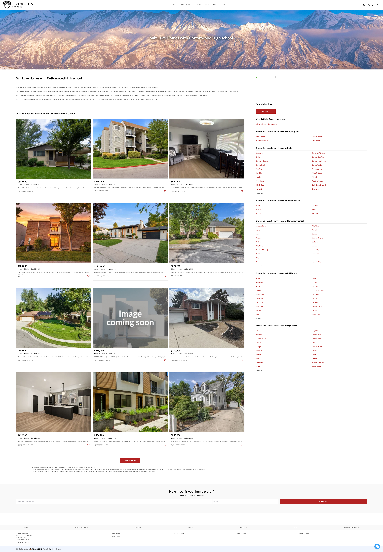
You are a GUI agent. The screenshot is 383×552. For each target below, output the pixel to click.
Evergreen (259, 302)
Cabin (258, 157)
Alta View (315, 226)
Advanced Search (186, 5)
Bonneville (315, 254)
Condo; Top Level (318, 165)
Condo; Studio (261, 165)
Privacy (58, 549)
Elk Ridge (315, 298)
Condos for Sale (317, 136)
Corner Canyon (261, 339)
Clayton (258, 290)
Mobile (258, 177)
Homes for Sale (261, 136)
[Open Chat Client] (377, 546)
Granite (258, 209)
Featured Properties (351, 527)
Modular (315, 177)
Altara (258, 230)
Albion (258, 278)
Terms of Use (91, 467)
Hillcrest (258, 310)
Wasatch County (304, 533)
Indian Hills (316, 314)
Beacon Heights (317, 238)
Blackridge (315, 250)
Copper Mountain (318, 290)
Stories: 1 (259, 189)
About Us (243, 527)
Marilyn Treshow (318, 363)
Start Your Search (130, 460)
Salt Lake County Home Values (266, 124)
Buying (190, 527)
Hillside (314, 310)
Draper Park (260, 294)
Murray (258, 213)
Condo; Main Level (262, 161)
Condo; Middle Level (319, 161)
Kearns (314, 359)
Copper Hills (316, 335)
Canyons (315, 205)
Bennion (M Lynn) (262, 250)
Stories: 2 (315, 189)
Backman (315, 234)
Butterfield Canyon (318, 262)
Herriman (259, 351)
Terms (53, 549)
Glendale (315, 302)
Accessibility (47, 549)
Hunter (258, 314)
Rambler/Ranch (317, 181)
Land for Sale (316, 140)
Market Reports (203, 5)
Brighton (259, 335)
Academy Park (261, 226)
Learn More (265, 111)
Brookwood (316, 258)
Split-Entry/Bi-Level (319, 185)
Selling (138, 527)
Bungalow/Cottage (318, 153)
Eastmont (315, 294)
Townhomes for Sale (262, 140)
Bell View (315, 242)
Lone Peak (259, 363)
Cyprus (258, 343)
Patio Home (260, 181)
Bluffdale (259, 254)
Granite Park (260, 306)
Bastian (258, 238)
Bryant (314, 282)
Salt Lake (315, 213)
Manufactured (317, 173)
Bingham (315, 331)
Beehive (258, 242)
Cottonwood (316, 339)
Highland (315, 351)
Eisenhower (260, 298)
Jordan (314, 209)
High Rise (259, 173)
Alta (257, 331)
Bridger (258, 258)
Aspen (258, 234)
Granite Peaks (317, 347)
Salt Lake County (179, 533)
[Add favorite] (88, 191)
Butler (258, 262)
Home (173, 5)
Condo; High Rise (318, 157)
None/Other (316, 367)
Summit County (241, 533)
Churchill (315, 286)
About (215, 5)
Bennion (315, 246)
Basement (259, 153)
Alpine (258, 205)
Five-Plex (259, 169)
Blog (223, 5)
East (313, 343)
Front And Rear (317, 169)
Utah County (116, 533)
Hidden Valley (317, 306)
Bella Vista (259, 246)
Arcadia (314, 230)
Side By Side (260, 185)
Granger (258, 347)
